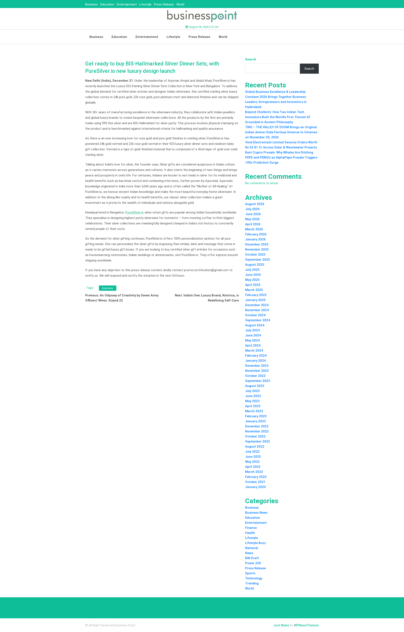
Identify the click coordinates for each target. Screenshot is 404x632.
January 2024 (255, 361)
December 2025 (256, 244)
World (180, 4)
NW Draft (252, 558)
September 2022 (257, 441)
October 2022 (255, 436)
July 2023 (252, 391)
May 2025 (252, 280)
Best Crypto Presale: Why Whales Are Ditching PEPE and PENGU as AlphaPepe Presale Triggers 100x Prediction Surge (281, 157)
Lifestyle (145, 4)
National (251, 548)
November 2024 (257, 310)
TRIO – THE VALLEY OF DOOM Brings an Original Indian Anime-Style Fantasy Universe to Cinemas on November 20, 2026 (281, 132)
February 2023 (256, 416)
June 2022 (253, 457)
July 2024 (252, 330)
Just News (281, 625)
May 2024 (252, 340)
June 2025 (253, 275)
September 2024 (257, 320)
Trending (252, 583)
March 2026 (254, 229)
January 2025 (255, 300)
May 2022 (252, 462)
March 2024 (254, 350)
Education (107, 4)
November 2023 (257, 371)
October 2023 (255, 376)
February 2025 (256, 295)
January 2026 (255, 239)
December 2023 (256, 366)
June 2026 (253, 214)
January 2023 (255, 421)
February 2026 (256, 234)
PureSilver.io (134, 212)
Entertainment (127, 4)
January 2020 (255, 487)
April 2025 (252, 285)
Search (250, 59)
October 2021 (255, 482)
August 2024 (254, 325)
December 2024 (256, 305)
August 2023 (254, 386)
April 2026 (252, 224)
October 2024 (255, 315)
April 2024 (252, 345)
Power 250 (253, 563)
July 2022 (252, 451)
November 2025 (257, 249)
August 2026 (254, 204)
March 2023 (254, 411)
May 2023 (252, 401)
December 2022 (256, 426)
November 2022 (257, 431)
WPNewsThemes (306, 625)
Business (91, 4)
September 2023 (257, 381)
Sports (250, 573)
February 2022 (256, 477)
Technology (253, 578)
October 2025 (255, 254)
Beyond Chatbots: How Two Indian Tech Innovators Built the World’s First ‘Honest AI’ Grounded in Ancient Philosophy (277, 117)
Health (250, 533)
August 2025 (254, 265)
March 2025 (254, 290)
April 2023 (252, 406)
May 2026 (252, 219)
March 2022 (254, 472)
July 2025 (252, 270)
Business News (256, 513)
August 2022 (254, 446)
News (249, 553)
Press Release (164, 4)
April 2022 (252, 467)
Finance (251, 528)
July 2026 (252, 209)
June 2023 (253, 396)
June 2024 (253, 335)
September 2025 (257, 259)
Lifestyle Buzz (255, 543)
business (107, 288)
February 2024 (256, 355)
